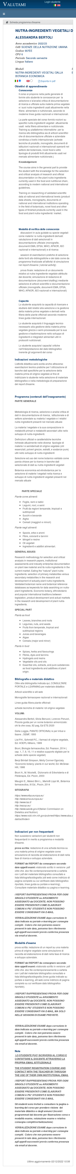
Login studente (52, 1)
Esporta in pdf (47, 81)
